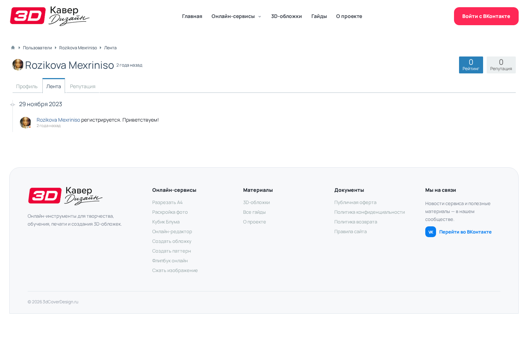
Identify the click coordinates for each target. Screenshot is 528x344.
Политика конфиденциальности (369, 212)
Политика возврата (355, 221)
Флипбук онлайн (170, 260)
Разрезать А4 (167, 202)
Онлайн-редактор (172, 231)
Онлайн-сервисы (233, 16)
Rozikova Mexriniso (58, 119)
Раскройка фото (170, 212)
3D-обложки (286, 16)
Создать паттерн (171, 251)
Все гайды (254, 212)
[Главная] (13, 47)
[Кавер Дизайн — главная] (49, 16)
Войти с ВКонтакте (486, 16)
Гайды (319, 16)
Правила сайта (350, 231)
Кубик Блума (166, 221)
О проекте (349, 16)
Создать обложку (171, 241)
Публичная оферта (355, 202)
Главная (192, 16)
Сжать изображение (175, 270)
